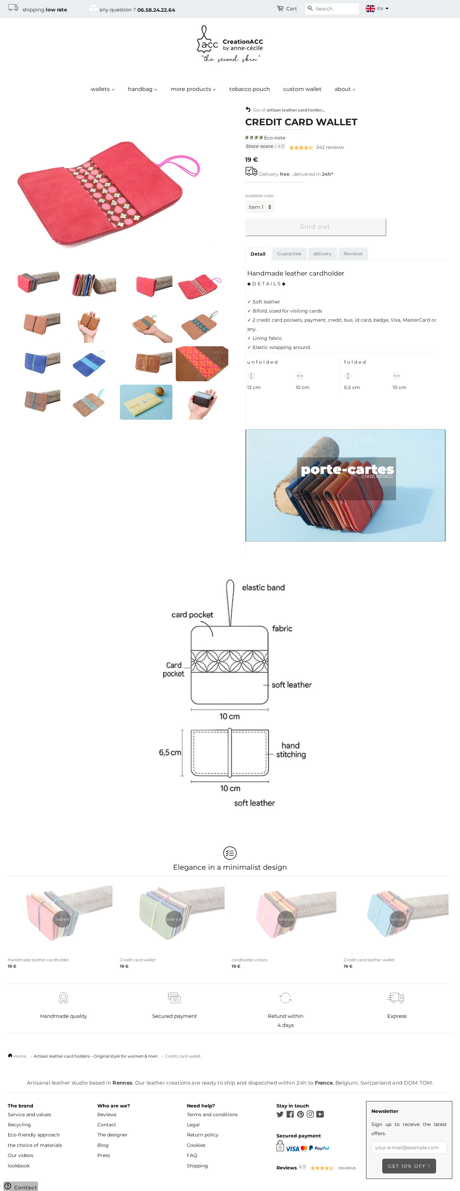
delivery (322, 253)
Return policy (203, 1134)
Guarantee (289, 253)
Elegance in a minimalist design (230, 867)
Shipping (197, 1165)
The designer (112, 1134)
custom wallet (302, 89)
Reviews (353, 253)
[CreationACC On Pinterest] (300, 1115)
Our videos (20, 1155)
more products (191, 89)
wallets (101, 89)
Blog (103, 1145)
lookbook (19, 1165)
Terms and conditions (212, 1114)
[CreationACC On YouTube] (320, 1115)
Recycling (19, 1124)
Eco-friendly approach (34, 1134)
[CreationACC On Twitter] (280, 1115)
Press (103, 1155)
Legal (193, 1124)
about (343, 89)
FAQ (192, 1155)
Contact (106, 1124)
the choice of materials (35, 1145)
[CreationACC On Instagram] (310, 1115)
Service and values (29, 1114)
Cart (291, 9)
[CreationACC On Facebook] (290, 1115)
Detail (258, 254)
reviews (295, 147)
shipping (43, 10)
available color (259, 195)
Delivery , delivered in (296, 174)
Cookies (196, 1145)
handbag (141, 89)
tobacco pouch (249, 89)
